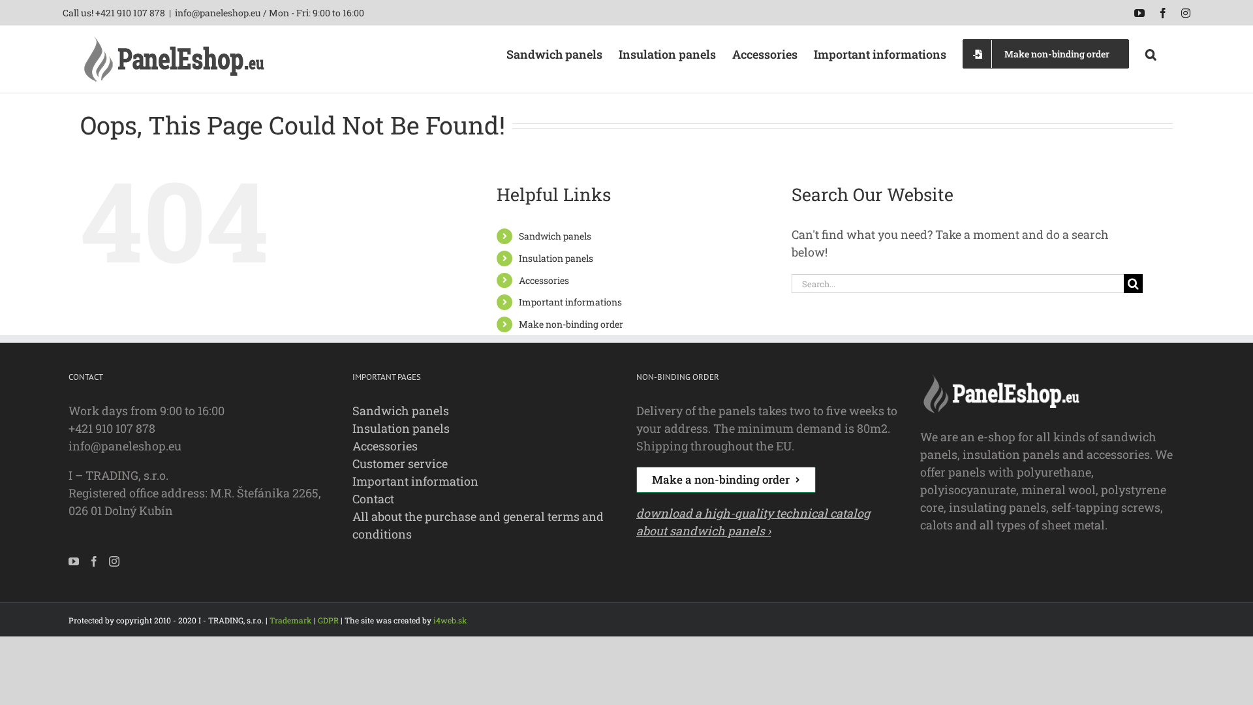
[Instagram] (114, 561)
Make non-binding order (571, 324)
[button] (1150, 52)
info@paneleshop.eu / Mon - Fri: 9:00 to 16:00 (269, 13)
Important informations (570, 302)
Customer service (400, 463)
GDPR (328, 620)
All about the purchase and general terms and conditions (478, 525)
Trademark (291, 620)
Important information (415, 481)
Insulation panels (556, 258)
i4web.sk (450, 620)
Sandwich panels (555, 236)
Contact (373, 499)
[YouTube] (74, 561)
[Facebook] (94, 561)
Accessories (544, 280)
